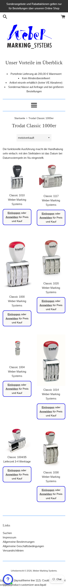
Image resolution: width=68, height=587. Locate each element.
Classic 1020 (51, 283)
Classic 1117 (51, 196)
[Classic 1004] (17, 348)
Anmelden (12, 217)
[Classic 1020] (51, 257)
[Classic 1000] (17, 263)
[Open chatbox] (8, 579)
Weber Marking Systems (45, 571)
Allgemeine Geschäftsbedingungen (23, 546)
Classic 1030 (51, 472)
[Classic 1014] (51, 360)
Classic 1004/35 (16, 457)
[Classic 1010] (17, 177)
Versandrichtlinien (13, 550)
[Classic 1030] (51, 448)
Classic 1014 (51, 389)
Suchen (7, 533)
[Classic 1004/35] (17, 440)
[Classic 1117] (51, 177)
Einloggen (14, 212)
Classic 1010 (17, 195)
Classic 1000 (17, 296)
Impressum (9, 537)
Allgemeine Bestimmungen (18, 541)
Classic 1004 (17, 367)
